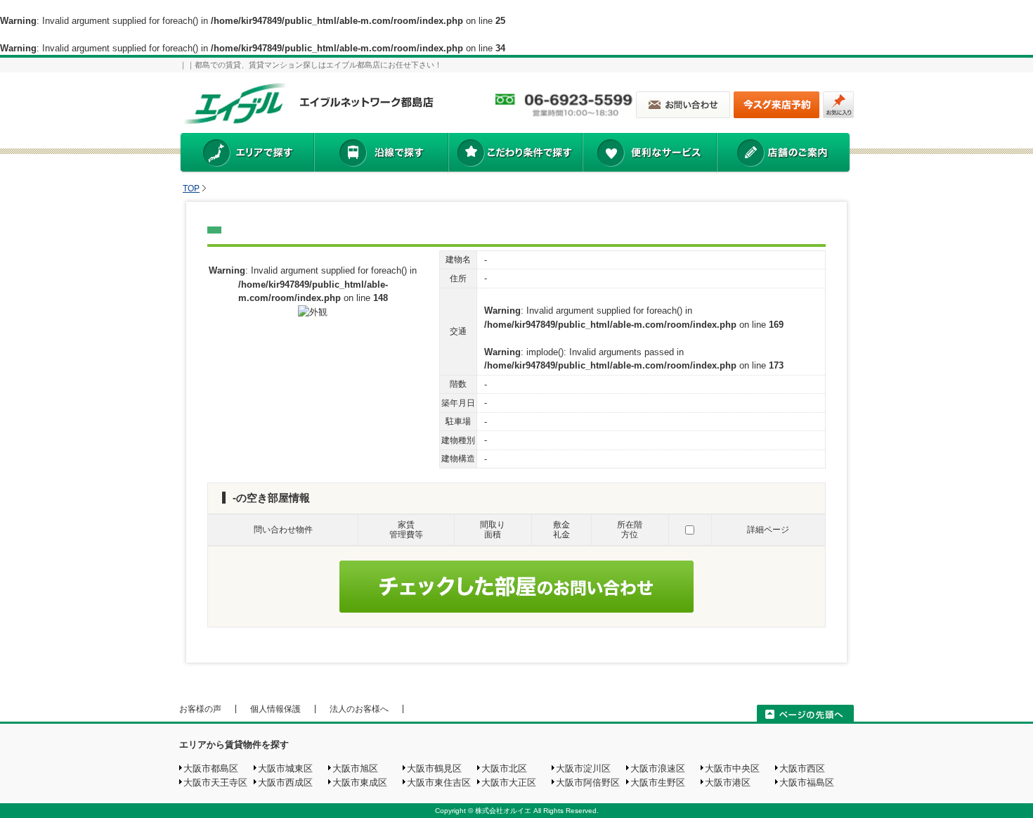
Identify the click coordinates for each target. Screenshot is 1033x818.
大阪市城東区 (285, 768)
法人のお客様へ (359, 709)
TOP (191, 188)
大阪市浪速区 (657, 768)
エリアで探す (246, 154)
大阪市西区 (802, 768)
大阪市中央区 (732, 768)
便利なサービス (649, 154)
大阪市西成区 (285, 782)
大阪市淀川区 (583, 768)
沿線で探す (380, 154)
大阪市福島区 (806, 782)
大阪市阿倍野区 (588, 782)
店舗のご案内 (783, 154)
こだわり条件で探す (515, 154)
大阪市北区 (504, 768)
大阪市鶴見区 (434, 768)
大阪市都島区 (210, 768)
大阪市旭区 (355, 768)
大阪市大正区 (508, 782)
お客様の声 (200, 709)
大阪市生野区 (657, 782)
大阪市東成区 (359, 782)
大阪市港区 (728, 782)
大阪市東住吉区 (439, 782)
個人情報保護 (275, 709)
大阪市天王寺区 (215, 782)
